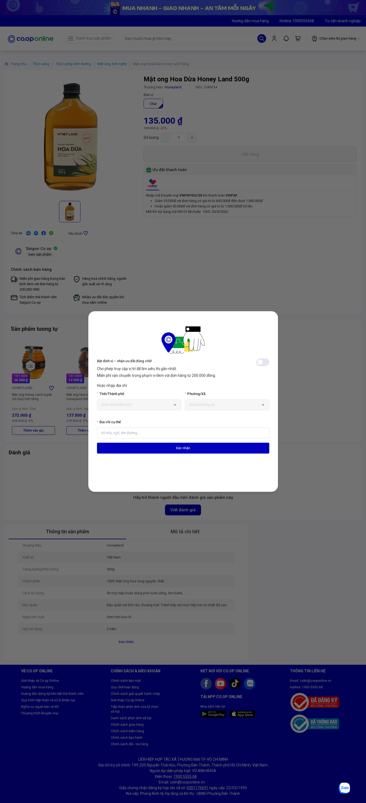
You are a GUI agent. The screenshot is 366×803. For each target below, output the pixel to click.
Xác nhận (183, 448)
